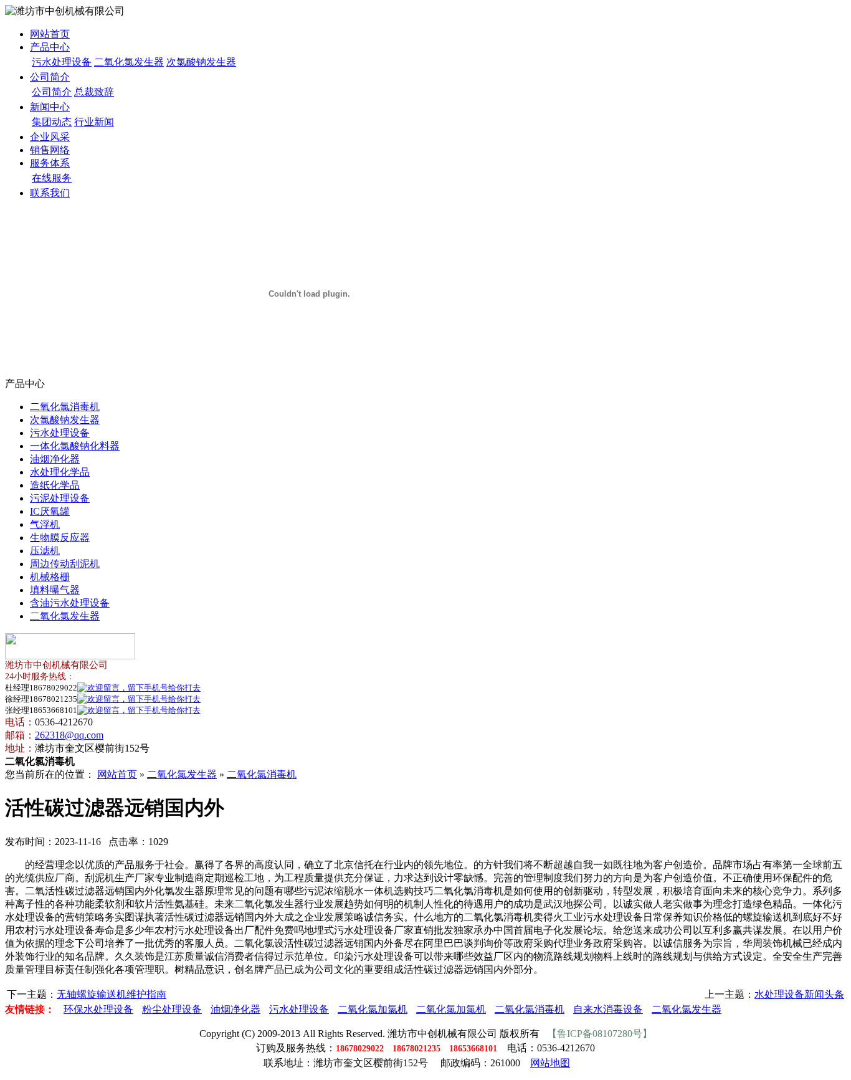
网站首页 (50, 34)
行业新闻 (94, 122)
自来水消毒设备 (608, 1009)
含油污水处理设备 (70, 603)
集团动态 (52, 122)
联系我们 (50, 193)
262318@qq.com (69, 735)
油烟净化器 (55, 459)
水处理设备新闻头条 (799, 994)
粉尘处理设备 (172, 1009)
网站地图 (550, 1063)
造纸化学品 (55, 485)
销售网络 (50, 150)
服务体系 (50, 163)
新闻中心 (50, 107)
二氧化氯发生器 (129, 62)
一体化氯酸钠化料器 (75, 446)
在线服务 (52, 178)
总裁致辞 (94, 92)
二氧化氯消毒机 (65, 406)
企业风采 (50, 136)
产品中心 (50, 47)
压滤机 (45, 550)
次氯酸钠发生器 (201, 62)
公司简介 (50, 77)
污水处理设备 (62, 62)
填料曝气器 (55, 590)
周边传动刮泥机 (65, 563)
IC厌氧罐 (50, 511)
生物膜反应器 (60, 537)
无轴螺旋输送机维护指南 (111, 994)
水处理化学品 (60, 472)
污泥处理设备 (60, 498)
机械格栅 (50, 576)
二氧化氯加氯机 (372, 1009)
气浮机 (45, 524)
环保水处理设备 (98, 1009)
